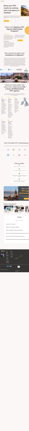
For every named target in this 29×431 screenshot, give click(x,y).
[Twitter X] (2, 256)
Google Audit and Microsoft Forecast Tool (7, 262)
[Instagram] (3, 254)
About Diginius (11, 251)
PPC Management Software (7, 255)
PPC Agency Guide (20, 40)
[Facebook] (2, 254)
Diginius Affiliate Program (12, 256)
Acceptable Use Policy (17, 270)
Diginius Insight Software (7, 253)
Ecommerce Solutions (7, 258)
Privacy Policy (16, 271)
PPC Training (7, 260)
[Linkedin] (3, 256)
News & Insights (11, 253)
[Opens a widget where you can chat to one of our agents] (26, 430)
